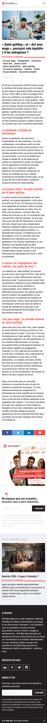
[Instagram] (26, 667)
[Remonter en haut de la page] (44, 721)
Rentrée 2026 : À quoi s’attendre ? (20, 576)
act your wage (9, 61)
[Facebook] (12, 667)
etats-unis (7, 63)
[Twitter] (19, 667)
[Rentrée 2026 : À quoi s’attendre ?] (23, 557)
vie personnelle (10, 72)
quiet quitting (29, 66)
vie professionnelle (27, 72)
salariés (28, 69)
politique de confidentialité (11, 520)
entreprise (36, 61)
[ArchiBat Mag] (10, 3)
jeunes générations (11, 66)
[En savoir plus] (23, 464)
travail (37, 69)
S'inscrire (39, 508)
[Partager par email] (39, 432)
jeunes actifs (20, 63)
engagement (23, 61)
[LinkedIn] (5, 667)
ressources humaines (12, 69)
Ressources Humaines (13, 57)
